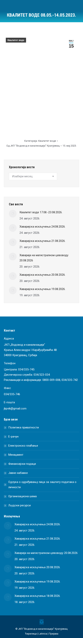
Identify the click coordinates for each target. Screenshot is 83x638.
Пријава (53, 633)
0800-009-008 (51, 380)
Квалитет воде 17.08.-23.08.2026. (40, 212)
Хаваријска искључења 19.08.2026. (42, 289)
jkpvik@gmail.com (15, 408)
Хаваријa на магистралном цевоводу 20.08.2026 (43, 257)
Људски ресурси (19, 505)
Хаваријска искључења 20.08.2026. (42, 274)
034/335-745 (26, 369)
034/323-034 (42, 374)
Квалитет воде (16, 40)
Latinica (42, 633)
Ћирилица (31, 633)
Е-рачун (13, 436)
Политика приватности (23, 427)
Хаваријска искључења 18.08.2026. (37, 596)
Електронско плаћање (23, 445)
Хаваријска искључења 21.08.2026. (42, 241)
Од (33, 145)
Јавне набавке (18, 473)
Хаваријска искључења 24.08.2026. (42, 226)
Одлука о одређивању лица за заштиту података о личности (42, 484)
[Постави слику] (13, 214)
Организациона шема (22, 496)
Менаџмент (15, 454)
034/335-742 (70, 380)
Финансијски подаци (22, 464)
